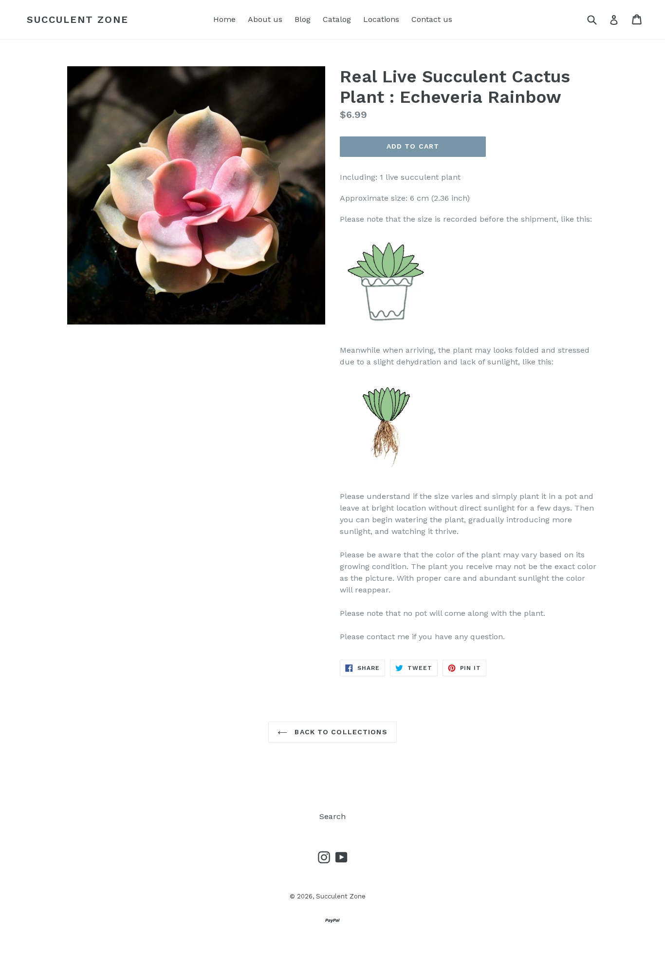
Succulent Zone (78, 19)
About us (265, 19)
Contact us (431, 19)
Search (332, 816)
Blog (303, 19)
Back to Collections (339, 732)
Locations (381, 19)
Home (224, 19)
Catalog (337, 19)
